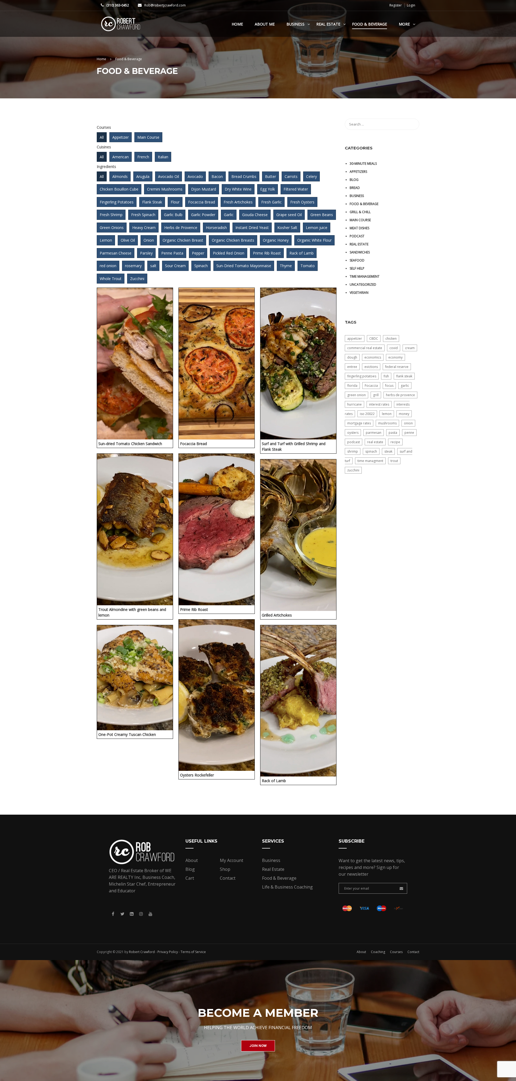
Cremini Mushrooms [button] (164, 189)
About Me (265, 24)
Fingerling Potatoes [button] (117, 202)
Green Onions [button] (112, 227)
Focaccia (371, 385)
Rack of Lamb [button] (301, 253)
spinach (371, 451)
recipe (395, 442)
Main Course (360, 220)
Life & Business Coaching (287, 887)
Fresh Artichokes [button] (238, 202)
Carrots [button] (291, 176)
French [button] (143, 156)
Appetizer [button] (120, 137)
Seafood (357, 260)
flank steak (404, 376)
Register (395, 5)
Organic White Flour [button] (314, 240)
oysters (353, 432)
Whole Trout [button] (110, 278)
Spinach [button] (201, 265)
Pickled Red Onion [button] (228, 253)
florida (352, 385)
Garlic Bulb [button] (173, 214)
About (191, 860)
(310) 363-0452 (117, 5)
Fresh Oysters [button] (302, 202)
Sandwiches (360, 252)
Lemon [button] (106, 240)
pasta (393, 432)
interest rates (379, 404)
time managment (370, 461)
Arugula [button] (142, 176)
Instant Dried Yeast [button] (252, 227)
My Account (231, 860)
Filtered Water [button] (296, 189)
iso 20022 (367, 413)
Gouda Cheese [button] (255, 214)
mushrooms (387, 423)
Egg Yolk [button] (267, 189)
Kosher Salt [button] (287, 227)
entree (352, 366)
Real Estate (328, 24)
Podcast (357, 236)
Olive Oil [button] (128, 240)
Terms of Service (193, 952)
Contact (227, 878)
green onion (356, 395)
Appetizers (358, 171)
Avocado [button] (195, 176)
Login (411, 5)
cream (410, 348)
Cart (189, 878)
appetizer (354, 338)
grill (376, 395)
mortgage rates (359, 423)
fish (386, 376)
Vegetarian (359, 292)
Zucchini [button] (137, 278)
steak (388, 451)
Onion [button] (149, 240)
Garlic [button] (229, 214)
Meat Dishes (359, 228)
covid (393, 348)
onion (408, 423)
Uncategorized (363, 284)
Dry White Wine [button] (238, 189)
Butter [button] (270, 176)
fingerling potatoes (361, 376)
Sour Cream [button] (175, 265)
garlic (405, 385)
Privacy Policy (167, 952)
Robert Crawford (142, 952)
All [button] (102, 137)
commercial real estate (364, 348)
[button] (258, 1045)
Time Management (364, 276)
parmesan (373, 432)
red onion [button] (108, 265)
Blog (354, 179)
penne (409, 432)
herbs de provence (400, 395)
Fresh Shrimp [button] (111, 214)
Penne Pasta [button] (172, 253)
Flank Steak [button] (152, 202)
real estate (375, 442)
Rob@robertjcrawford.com (165, 5)
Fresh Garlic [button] (271, 202)
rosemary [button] (133, 265)
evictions (371, 366)
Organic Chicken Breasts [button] (233, 240)
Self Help (357, 268)
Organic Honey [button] (276, 240)
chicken (391, 338)
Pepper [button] (198, 253)
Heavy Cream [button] (144, 227)
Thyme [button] (286, 265)
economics (372, 357)
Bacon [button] (217, 176)
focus (389, 385)
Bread (355, 187)
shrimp (352, 451)
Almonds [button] (120, 176)
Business (295, 24)
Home (237, 24)
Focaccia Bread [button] (201, 202)
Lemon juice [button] (316, 227)
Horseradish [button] (216, 227)
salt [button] (153, 265)
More (404, 24)
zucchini (353, 470)
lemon (387, 413)
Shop (225, 869)
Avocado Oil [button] (168, 176)
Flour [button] (175, 202)
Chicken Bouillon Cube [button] (119, 189)
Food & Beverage (369, 24)
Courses (396, 952)
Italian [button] (163, 156)
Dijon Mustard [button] (203, 189)
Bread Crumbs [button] (243, 176)
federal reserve (396, 366)
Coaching (378, 952)
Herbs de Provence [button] (180, 227)
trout (394, 461)
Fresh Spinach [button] (143, 214)
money (404, 413)
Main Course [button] (148, 137)
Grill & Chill (360, 212)
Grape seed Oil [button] (289, 214)
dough (352, 357)
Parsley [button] (146, 253)
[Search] (412, 124)
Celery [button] (311, 176)
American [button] (120, 156)
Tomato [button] (307, 265)
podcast (353, 442)
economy (395, 357)
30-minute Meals (363, 163)
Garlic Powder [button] (203, 214)
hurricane (354, 404)
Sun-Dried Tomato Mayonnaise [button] (243, 265)
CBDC (373, 338)
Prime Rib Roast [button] (267, 253)
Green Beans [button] (321, 214)
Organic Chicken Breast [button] (183, 240)
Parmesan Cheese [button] (115, 253)
